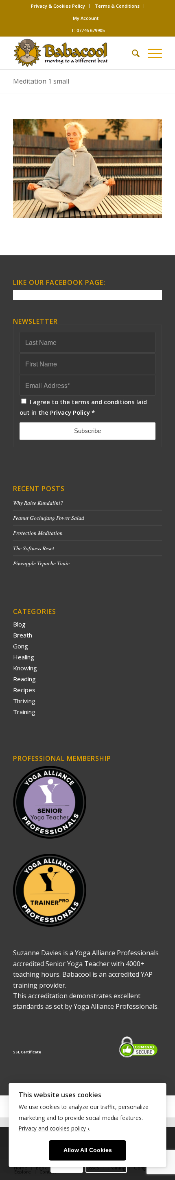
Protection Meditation (38, 532)
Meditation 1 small (41, 81)
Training (24, 712)
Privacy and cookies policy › (54, 1128)
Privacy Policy (70, 412)
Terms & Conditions (117, 6)
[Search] (132, 53)
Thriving (24, 701)
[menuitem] (58, 6)
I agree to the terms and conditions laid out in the (83, 407)
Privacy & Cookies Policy (58, 6)
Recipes (24, 690)
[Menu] (151, 53)
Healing (23, 657)
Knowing (25, 668)
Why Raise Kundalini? (38, 502)
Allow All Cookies (87, 1150)
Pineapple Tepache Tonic (41, 563)
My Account (85, 18)
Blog (19, 624)
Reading (24, 679)
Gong (20, 646)
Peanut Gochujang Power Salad (48, 517)
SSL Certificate (27, 1052)
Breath (22, 635)
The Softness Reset (33, 548)
